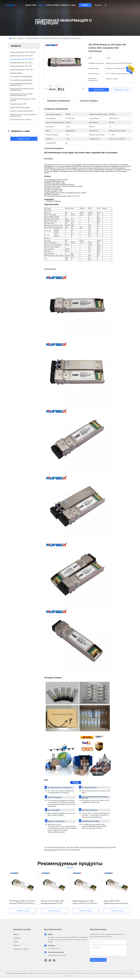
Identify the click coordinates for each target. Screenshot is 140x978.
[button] (12, 890)
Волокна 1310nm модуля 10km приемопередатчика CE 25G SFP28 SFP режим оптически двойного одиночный (52, 902)
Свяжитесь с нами (67, 5)
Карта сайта (33, 973)
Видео (57, 5)
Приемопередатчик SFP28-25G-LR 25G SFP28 (62, 850)
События (50, 5)
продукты (41, 5)
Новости (16, 945)
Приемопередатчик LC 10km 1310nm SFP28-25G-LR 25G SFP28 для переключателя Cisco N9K (85, 902)
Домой (28, 5)
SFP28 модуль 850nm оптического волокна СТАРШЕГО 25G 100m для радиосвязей (23, 902)
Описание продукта (89, 101)
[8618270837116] (49, 961)
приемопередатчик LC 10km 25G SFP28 (63, 847)
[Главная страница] (11, 5)
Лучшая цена (99, 90)
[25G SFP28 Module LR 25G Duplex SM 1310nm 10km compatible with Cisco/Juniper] (64, 63)
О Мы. (34, 5)
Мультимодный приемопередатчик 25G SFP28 (98, 847)
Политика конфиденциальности (16, 973)
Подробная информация (58, 101)
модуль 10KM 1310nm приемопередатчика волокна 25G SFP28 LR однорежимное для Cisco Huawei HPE (116, 902)
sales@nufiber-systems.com (57, 955)
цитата (85, 5)
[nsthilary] (54, 961)
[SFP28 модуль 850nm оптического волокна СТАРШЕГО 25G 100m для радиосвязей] (23, 885)
